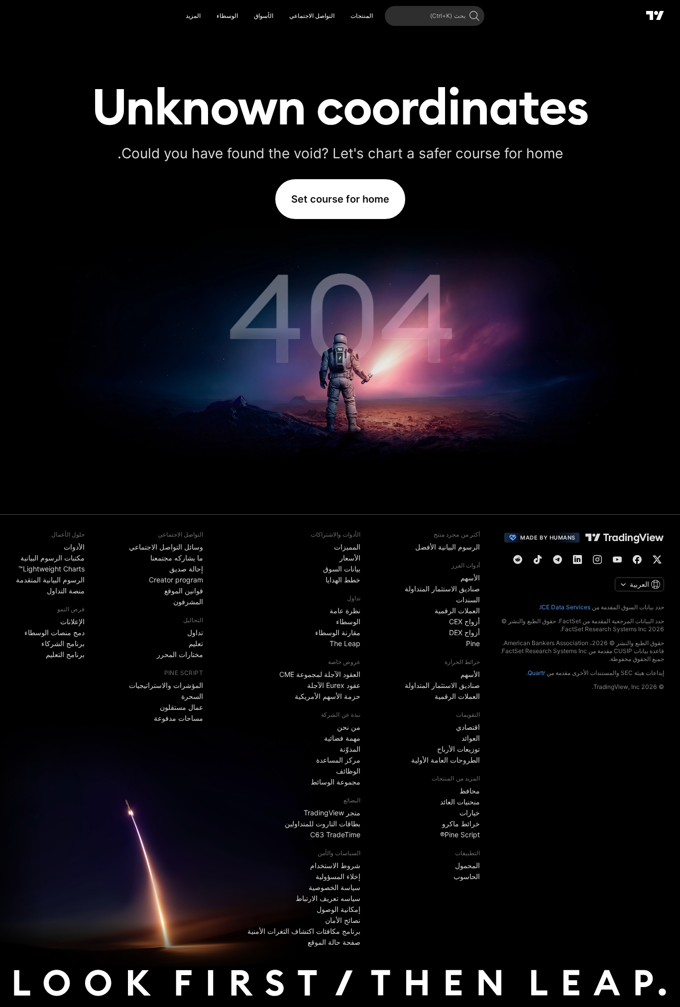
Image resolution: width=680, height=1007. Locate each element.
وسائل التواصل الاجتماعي (166, 547)
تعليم (196, 643)
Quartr (536, 672)
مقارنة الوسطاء (337, 632)
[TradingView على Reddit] (518, 559)
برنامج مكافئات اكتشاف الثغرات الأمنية (303, 931)
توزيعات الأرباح (458, 749)
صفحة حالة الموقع (334, 942)
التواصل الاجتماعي (312, 15)
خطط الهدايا (343, 579)
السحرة (192, 696)
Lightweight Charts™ (51, 568)
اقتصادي (468, 727)
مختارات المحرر (180, 654)
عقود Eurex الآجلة (333, 685)
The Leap (345, 643)
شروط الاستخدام (335, 865)
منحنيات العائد (460, 801)
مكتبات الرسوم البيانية (52, 558)
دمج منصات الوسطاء (54, 632)
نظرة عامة (345, 610)
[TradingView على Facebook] (637, 559)
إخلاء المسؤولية (338, 876)
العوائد (470, 738)
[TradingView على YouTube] (617, 559)
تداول (195, 632)
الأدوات (74, 547)
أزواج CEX (464, 621)
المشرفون (188, 601)
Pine (473, 643)
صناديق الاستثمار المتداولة (442, 588)
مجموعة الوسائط (335, 782)
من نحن (348, 727)
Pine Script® (460, 834)
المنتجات (361, 15)
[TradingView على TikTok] (538, 559)
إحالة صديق (186, 568)
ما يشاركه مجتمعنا (176, 558)
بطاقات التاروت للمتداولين (322, 823)
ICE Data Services (565, 607)
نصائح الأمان (342, 920)
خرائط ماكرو (461, 823)
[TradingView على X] (657, 559)
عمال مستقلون (181, 707)
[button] (343, 16)
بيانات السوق (341, 568)
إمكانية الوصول (338, 909)
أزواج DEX (464, 632)
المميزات (347, 547)
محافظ (469, 790)
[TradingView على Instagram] (597, 559)
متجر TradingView (332, 812)
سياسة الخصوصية (334, 887)
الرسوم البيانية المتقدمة (50, 579)
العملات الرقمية (457, 610)
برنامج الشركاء (63, 643)
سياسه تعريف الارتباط (328, 898)
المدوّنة (350, 749)
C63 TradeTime (335, 834)
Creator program (176, 579)
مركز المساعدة (338, 760)
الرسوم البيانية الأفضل (447, 547)
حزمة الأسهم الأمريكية (327, 696)
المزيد (193, 15)
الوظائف (348, 771)
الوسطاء (227, 15)
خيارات (469, 812)
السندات (468, 599)
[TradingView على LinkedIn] (577, 559)
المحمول (467, 865)
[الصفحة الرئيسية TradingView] (655, 16)
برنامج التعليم (65, 654)
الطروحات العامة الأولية (445, 760)
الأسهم (470, 577)
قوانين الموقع (183, 590)
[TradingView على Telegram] (558, 559)
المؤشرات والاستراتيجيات (166, 685)
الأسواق (263, 15)
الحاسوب (466, 876)
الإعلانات (72, 621)
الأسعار (350, 558)
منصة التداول (66, 590)
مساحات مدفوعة (178, 718)
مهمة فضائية (342, 738)
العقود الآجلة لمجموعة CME (319, 674)
